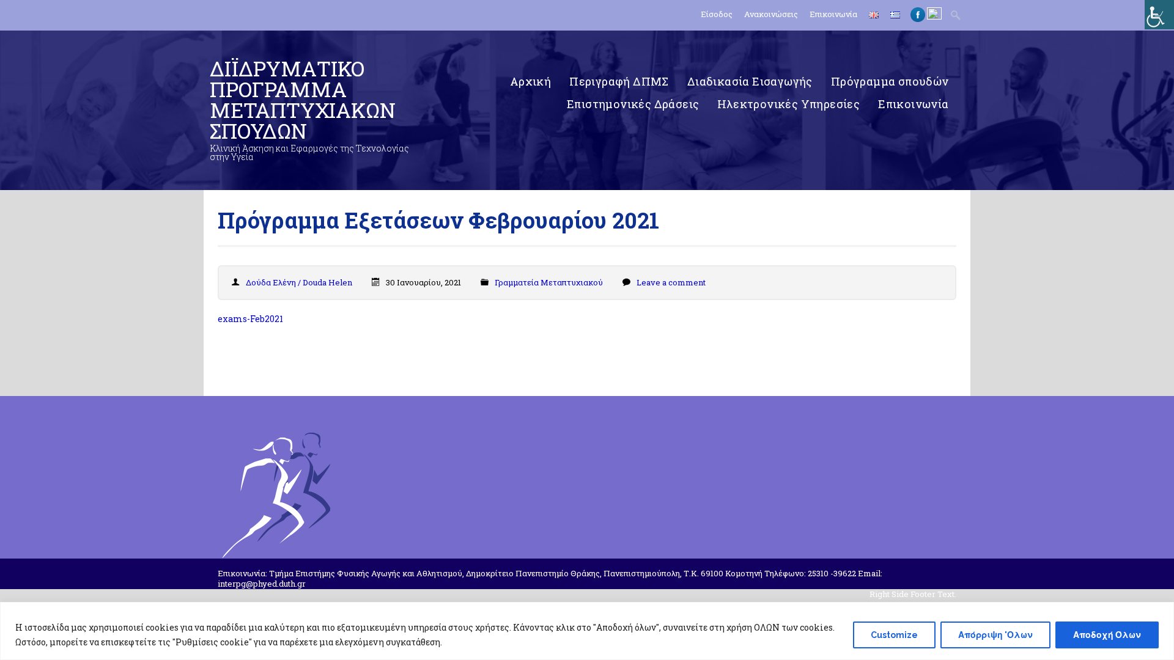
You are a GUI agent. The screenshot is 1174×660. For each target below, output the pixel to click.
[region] (587, 631)
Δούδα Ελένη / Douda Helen (299, 282)
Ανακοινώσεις (771, 14)
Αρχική (530, 81)
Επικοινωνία (833, 14)
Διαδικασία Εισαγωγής (750, 81)
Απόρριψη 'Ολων (995, 635)
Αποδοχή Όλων (1107, 635)
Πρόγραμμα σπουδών (890, 81)
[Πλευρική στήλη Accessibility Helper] (1159, 14)
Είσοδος (717, 14)
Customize (894, 635)
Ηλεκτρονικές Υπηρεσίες (788, 104)
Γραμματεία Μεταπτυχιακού (549, 282)
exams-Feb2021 (250, 318)
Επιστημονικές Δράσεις (633, 104)
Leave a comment (671, 282)
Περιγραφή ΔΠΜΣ (619, 81)
